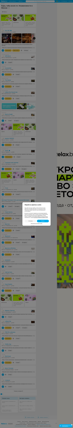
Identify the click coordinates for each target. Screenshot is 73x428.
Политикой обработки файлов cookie (41, 217)
